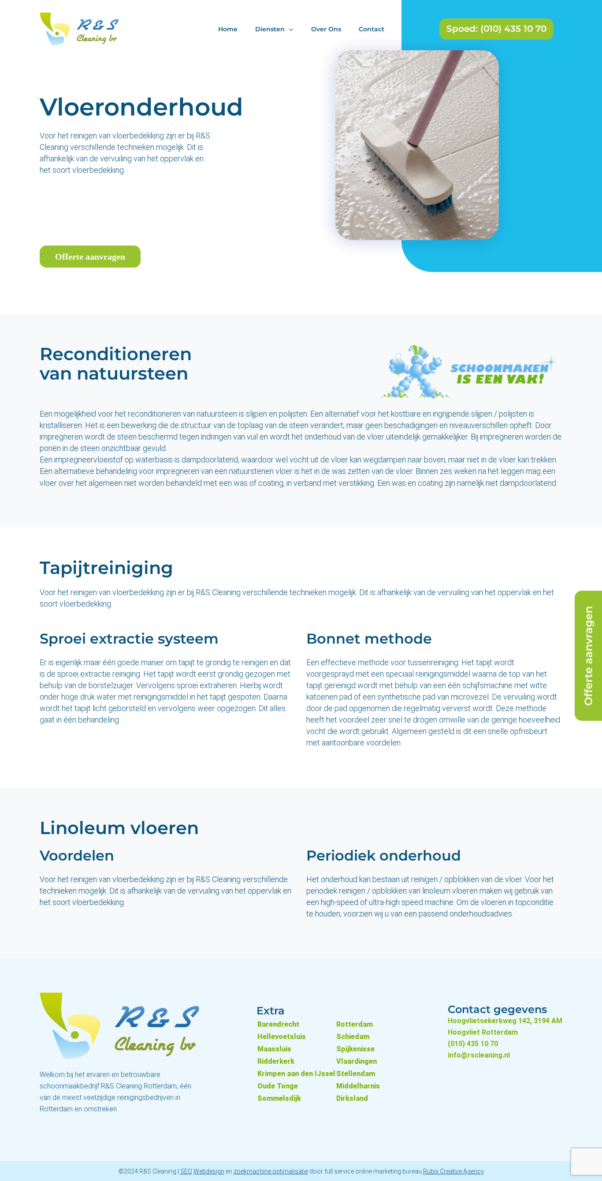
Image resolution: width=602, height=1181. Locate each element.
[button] (90, 257)
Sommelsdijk (279, 1098)
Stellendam (355, 1073)
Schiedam (352, 1036)
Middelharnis (358, 1086)
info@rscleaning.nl (479, 1055)
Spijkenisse (355, 1049)
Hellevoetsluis (281, 1036)
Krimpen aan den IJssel (296, 1073)
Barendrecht (278, 1024)
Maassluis (274, 1049)
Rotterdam (354, 1024)
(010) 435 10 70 (473, 1043)
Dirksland (352, 1098)
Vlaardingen (356, 1061)
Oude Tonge (277, 1086)
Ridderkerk (275, 1061)
